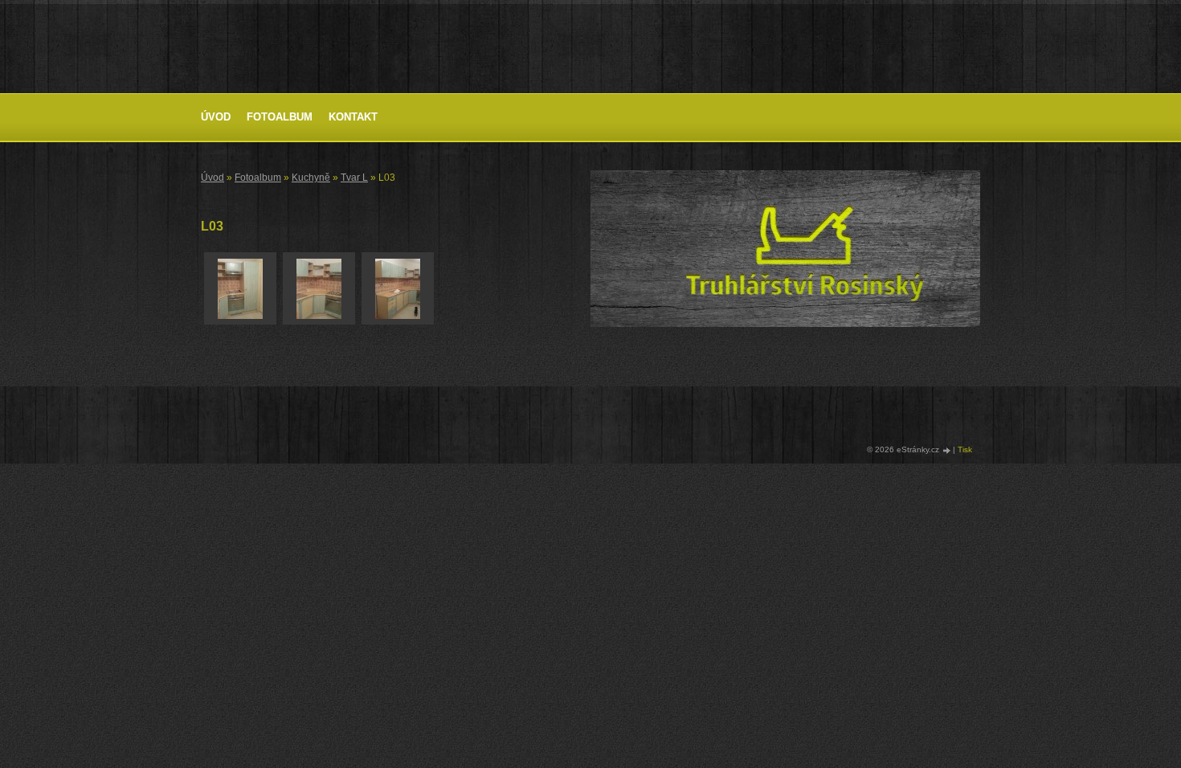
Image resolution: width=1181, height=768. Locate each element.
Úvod (216, 117)
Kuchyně (311, 177)
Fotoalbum (280, 117)
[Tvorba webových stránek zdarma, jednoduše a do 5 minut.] (947, 450)
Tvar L (354, 177)
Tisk (965, 449)
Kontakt (353, 117)
